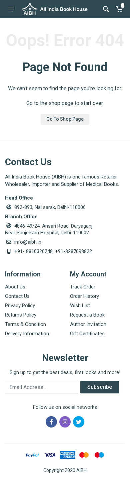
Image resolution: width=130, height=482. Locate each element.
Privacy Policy (20, 306)
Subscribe (99, 387)
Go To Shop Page (65, 119)
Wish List (80, 306)
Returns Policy (20, 315)
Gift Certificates (87, 334)
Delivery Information (27, 334)
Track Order (82, 287)
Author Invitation (88, 324)
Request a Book (87, 315)
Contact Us (17, 296)
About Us (15, 287)
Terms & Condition (25, 324)
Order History (84, 296)
